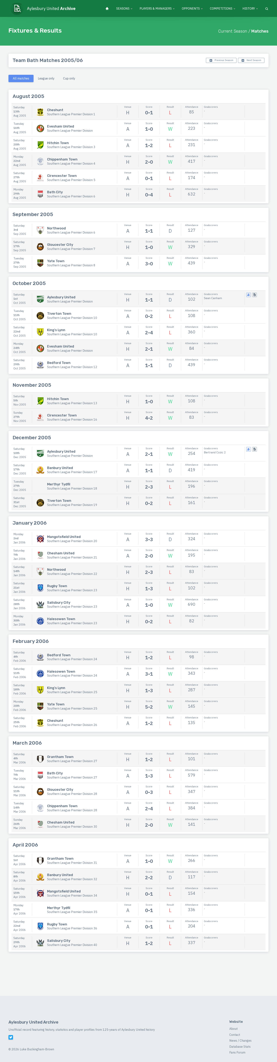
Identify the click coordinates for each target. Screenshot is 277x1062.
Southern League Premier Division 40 (72, 945)
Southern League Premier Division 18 (72, 488)
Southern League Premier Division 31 (72, 863)
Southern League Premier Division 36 (72, 928)
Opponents (191, 8)
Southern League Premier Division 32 (72, 879)
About (233, 1029)
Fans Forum (237, 1052)
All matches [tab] (21, 78)
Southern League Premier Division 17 (72, 472)
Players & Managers (156, 8)
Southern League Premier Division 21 (72, 557)
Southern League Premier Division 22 (72, 574)
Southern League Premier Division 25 (72, 692)
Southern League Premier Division (70, 130)
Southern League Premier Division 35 (72, 912)
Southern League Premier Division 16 (72, 419)
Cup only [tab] (69, 78)
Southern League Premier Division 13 (72, 403)
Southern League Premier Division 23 (72, 590)
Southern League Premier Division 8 (71, 265)
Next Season (253, 60)
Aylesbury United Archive (33, 1022)
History (249, 8)
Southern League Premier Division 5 (71, 180)
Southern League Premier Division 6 (71, 196)
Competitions (221, 8)
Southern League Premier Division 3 (71, 147)
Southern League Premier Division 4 (71, 163)
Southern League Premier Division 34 (72, 895)
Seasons (122, 8)
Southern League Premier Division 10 (72, 318)
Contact (234, 1035)
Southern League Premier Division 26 (72, 725)
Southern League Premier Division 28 (72, 794)
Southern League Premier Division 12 (72, 367)
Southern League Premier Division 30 (72, 826)
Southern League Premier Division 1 (71, 114)
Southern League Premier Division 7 (71, 249)
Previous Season (223, 60)
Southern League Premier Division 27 (72, 761)
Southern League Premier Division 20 (72, 541)
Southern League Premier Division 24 (72, 659)
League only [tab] (46, 78)
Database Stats (240, 1046)
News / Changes (240, 1040)
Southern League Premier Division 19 (72, 505)
